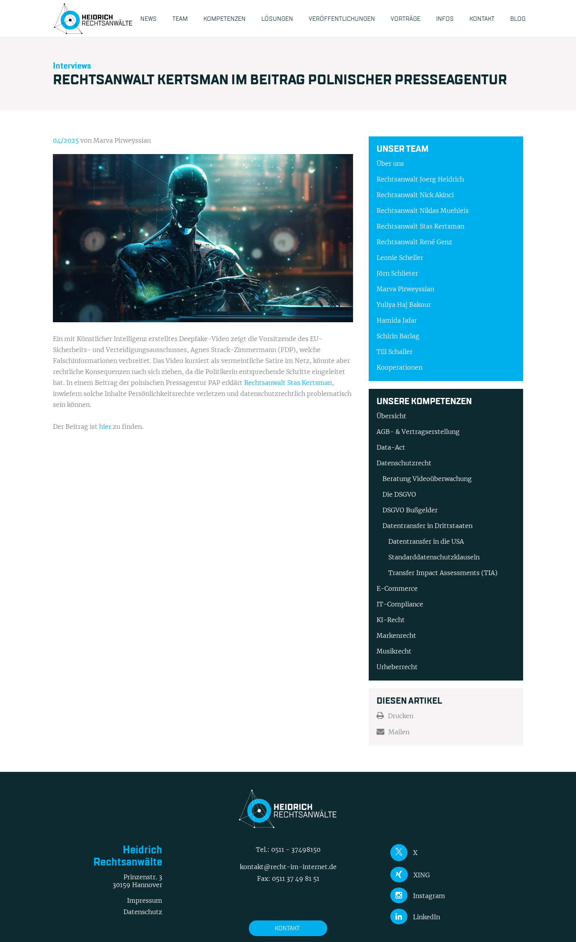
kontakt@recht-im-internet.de (288, 867)
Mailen (398, 732)
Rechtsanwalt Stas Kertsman (288, 383)
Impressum (144, 900)
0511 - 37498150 (296, 849)
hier (105, 426)
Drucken (400, 716)
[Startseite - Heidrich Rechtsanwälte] (93, 18)
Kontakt (287, 928)
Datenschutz (142, 912)
